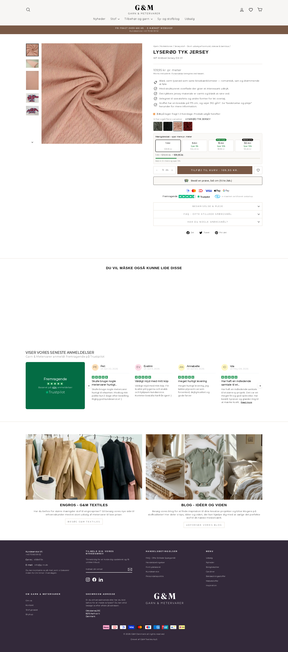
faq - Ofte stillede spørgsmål (208, 214)
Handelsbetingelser (155, 562)
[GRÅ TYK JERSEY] (157, 126)
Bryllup (29, 614)
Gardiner (210, 571)
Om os (29, 600)
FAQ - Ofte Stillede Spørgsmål (161, 558)
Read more (203, 402)
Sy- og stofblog (169, 18)
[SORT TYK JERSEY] (167, 126)
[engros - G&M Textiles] (84, 467)
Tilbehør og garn (137, 18)
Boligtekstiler (212, 567)
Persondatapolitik (155, 576)
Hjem (156, 46)
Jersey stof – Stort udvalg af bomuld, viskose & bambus (201, 46)
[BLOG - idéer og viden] (204, 467)
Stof (113, 18)
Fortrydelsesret (153, 567)
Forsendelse (177, 73)
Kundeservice (152, 571)
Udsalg (190, 18)
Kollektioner (166, 46)
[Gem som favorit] (258, 170)
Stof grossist (32, 610)
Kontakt (30, 605)
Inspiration (211, 585)
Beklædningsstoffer (216, 576)
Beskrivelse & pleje (207, 206)
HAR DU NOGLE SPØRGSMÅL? (208, 222)
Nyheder (99, 18)
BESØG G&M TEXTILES (84, 521)
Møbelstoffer (212, 581)
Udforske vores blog (204, 525)
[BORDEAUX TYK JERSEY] (187, 126)
